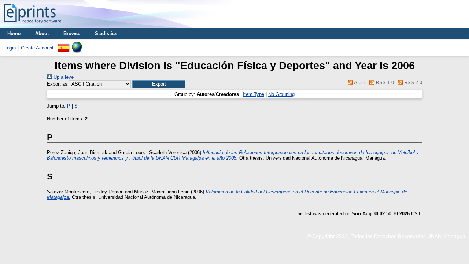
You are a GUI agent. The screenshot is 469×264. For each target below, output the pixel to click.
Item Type (253, 94)
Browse (71, 33)
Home (14, 33)
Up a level (63, 77)
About (42, 33)
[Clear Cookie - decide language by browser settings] (77, 44)
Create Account (37, 48)
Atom (359, 82)
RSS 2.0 (412, 82)
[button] (158, 84)
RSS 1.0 (384, 82)
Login (10, 48)
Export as (57, 84)
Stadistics (106, 33)
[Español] (64, 44)
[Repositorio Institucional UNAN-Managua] (32, 25)
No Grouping (281, 94)
